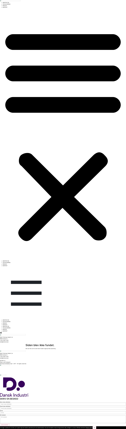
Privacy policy (89, 427)
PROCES (5, 5)
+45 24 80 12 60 (4, 356)
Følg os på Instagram (5, 362)
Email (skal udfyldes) (5, 406)
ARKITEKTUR (6, 2)
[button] (63, 134)
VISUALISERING (6, 4)
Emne (1, 410)
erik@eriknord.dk (4, 358)
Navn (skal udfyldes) (5, 402)
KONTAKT (5, 7)
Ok (94, 427)
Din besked (3, 415)
